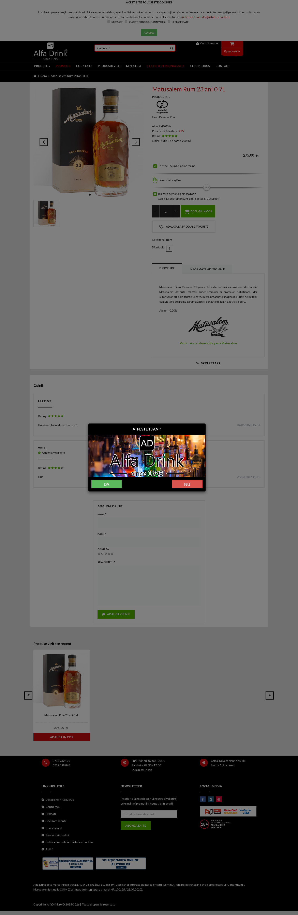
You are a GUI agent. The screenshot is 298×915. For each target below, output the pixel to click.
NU (187, 484)
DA (106, 484)
